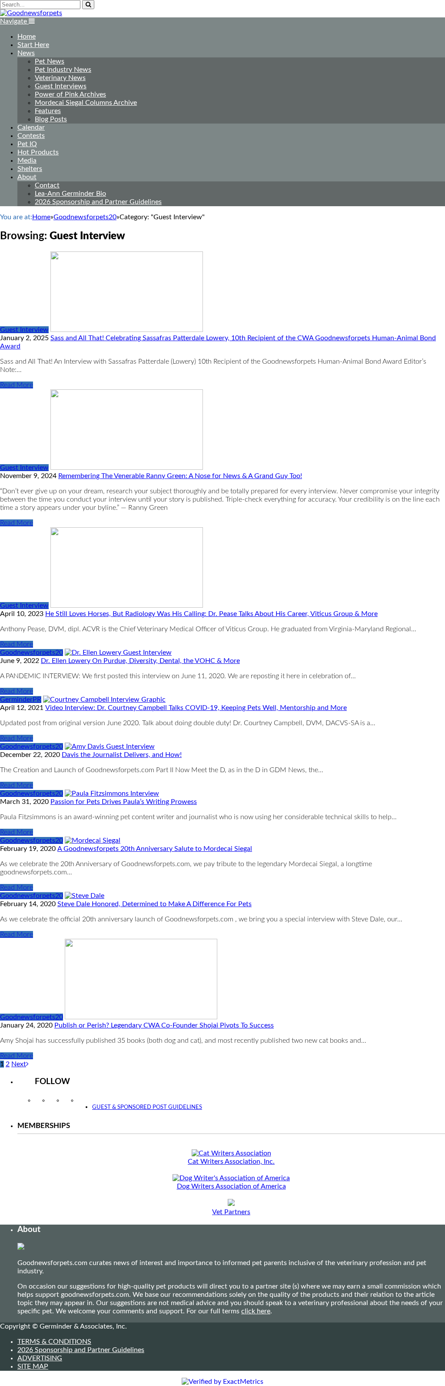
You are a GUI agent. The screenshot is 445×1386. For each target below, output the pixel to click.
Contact (47, 185)
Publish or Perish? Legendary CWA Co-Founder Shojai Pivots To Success (164, 1025)
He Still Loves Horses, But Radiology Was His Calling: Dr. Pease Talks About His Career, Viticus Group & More (211, 613)
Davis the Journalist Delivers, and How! (122, 754)
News (26, 53)
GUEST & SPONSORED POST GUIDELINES (147, 1107)
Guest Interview (24, 329)
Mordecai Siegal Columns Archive (86, 102)
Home (26, 36)
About (27, 177)
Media (27, 160)
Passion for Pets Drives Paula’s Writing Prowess (123, 801)
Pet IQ (27, 144)
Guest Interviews (60, 86)
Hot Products (38, 152)
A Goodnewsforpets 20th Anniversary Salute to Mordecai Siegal (154, 848)
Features (48, 110)
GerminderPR (20, 699)
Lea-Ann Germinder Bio (70, 193)
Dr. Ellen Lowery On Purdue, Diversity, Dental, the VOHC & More (140, 660)
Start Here (33, 44)
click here (255, 1311)
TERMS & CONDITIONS (54, 1341)
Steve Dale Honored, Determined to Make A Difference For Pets (154, 904)
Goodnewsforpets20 (31, 652)
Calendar (31, 127)
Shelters (29, 168)
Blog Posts (51, 119)
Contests (31, 135)
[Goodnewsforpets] (31, 13)
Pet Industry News (63, 69)
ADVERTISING (39, 1358)
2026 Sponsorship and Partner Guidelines (98, 201)
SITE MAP (32, 1366)
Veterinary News (60, 77)
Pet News (49, 61)
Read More (16, 385)
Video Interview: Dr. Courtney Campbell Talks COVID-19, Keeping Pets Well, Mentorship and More (196, 707)
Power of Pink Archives (70, 94)
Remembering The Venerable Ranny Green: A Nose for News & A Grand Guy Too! (180, 475)
